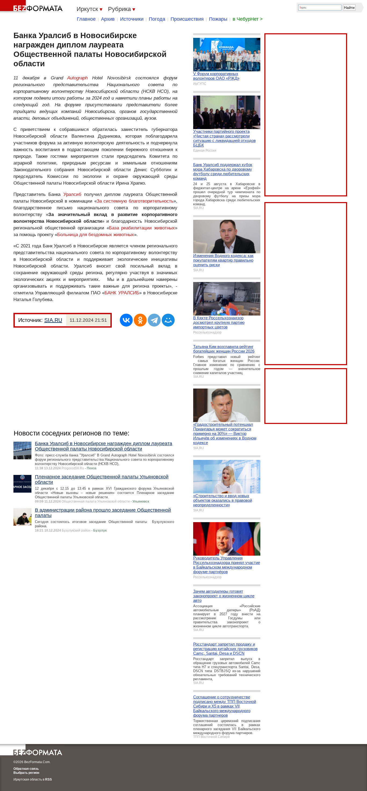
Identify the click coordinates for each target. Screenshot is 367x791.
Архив (108, 19)
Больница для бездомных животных (95, 234)
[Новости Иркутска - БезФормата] (32, 6)
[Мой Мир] (168, 320)
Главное (86, 19)
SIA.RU (53, 320)
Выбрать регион (26, 773)
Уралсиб (72, 194)
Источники (131, 19)
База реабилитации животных (142, 227)
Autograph (77, 77)
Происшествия (187, 19)
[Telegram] (154, 320)
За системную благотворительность (135, 201)
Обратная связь (26, 769)
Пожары (218, 19)
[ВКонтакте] (126, 320)
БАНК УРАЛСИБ (122, 292)
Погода (157, 19)
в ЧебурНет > (248, 19)
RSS (48, 779)
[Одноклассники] (140, 320)
